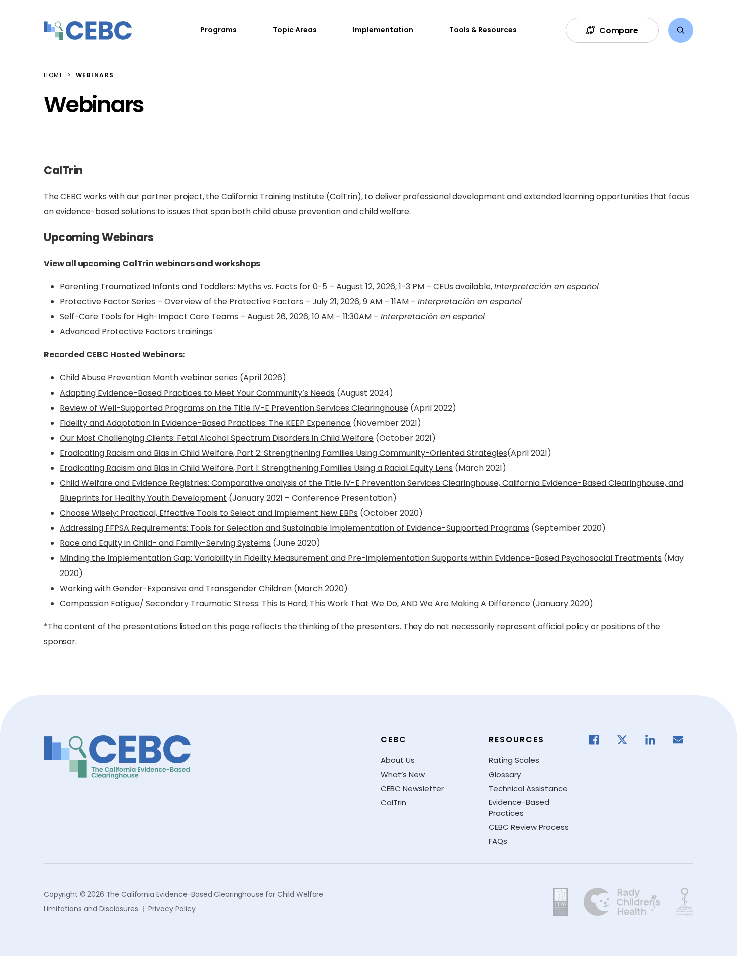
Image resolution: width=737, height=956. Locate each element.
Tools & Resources (483, 30)
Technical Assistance (528, 788)
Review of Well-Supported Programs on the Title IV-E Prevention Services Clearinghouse (234, 408)
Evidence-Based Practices (519, 808)
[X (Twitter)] (627, 739)
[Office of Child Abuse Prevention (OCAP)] (684, 902)
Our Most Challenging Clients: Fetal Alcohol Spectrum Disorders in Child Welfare (217, 438)
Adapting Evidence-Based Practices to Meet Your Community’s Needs (197, 393)
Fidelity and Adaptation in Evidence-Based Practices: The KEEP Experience (205, 423)
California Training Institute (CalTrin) (291, 196)
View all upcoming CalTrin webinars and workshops (152, 263)
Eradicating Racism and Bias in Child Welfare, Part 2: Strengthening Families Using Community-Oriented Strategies (283, 453)
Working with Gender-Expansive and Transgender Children (176, 588)
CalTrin (393, 802)
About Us (398, 760)
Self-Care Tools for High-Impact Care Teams (149, 316)
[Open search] (680, 30)
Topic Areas (295, 30)
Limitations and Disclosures (91, 909)
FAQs (498, 841)
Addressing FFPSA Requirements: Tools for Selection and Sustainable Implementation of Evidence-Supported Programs (294, 528)
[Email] (683, 739)
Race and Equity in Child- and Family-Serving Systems (165, 543)
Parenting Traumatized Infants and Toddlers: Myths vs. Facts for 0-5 (193, 286)
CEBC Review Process (529, 827)
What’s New (403, 774)
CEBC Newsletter (412, 788)
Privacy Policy (172, 909)
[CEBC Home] (88, 30)
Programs (218, 30)
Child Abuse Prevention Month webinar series (149, 378)
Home (53, 75)
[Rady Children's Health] (622, 902)
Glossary (505, 774)
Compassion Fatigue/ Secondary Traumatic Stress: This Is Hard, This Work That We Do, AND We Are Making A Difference (295, 603)
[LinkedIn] (655, 739)
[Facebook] (599, 739)
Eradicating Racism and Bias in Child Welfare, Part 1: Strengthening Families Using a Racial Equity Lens (256, 468)
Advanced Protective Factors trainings (136, 331)
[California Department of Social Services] (560, 902)
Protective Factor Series (107, 301)
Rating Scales (514, 760)
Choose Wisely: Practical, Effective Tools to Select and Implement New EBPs (209, 513)
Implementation (383, 30)
